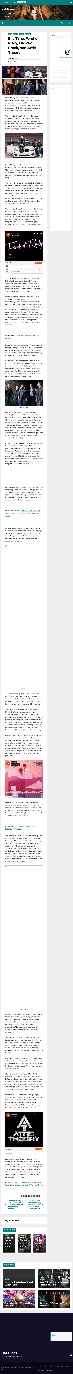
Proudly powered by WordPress (11, 1367)
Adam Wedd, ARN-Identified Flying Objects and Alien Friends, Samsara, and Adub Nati (33, 1204)
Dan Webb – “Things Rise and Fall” (19, 1304)
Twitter (7, 516)
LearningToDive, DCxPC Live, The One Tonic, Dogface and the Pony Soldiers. (15, 1204)
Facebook (27, 336)
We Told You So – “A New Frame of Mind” (54, 1283)
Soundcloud (15, 513)
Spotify (34, 336)
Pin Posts (51, 1366)
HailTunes (8, 9)
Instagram (32, 513)
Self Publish (41, 1370)
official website (26, 511)
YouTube (24, 513)
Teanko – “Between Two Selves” (53, 1304)
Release (15, 34)
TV (54, 1370)
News (10, 34)
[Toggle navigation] (70, 23)
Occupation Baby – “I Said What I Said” (19, 1283)
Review (21, 34)
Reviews (67, 1366)
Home (39, 1366)
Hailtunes (13, 58)
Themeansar (7, 1369)
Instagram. (9, 338)
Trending (27, 34)
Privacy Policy (59, 1366)
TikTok (31, 1185)
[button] (62, 23)
